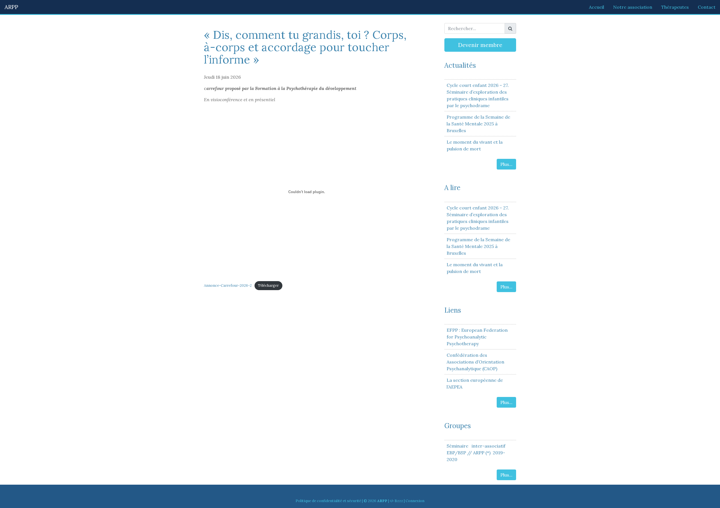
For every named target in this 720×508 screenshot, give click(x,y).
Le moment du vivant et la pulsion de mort (475, 145)
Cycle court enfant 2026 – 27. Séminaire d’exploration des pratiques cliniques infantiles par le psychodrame (478, 95)
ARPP (11, 6)
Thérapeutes (675, 7)
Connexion (415, 500)
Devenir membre (480, 44)
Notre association (632, 7)
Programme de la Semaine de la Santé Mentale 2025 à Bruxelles (478, 123)
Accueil (596, 7)
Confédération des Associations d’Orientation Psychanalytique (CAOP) (475, 361)
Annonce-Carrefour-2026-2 (228, 285)
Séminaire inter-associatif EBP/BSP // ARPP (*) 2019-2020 (476, 452)
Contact (707, 7)
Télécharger (268, 285)
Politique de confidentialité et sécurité (328, 500)
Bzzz (399, 500)
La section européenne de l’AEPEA (475, 383)
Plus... (506, 164)
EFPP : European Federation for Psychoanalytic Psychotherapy (477, 336)
